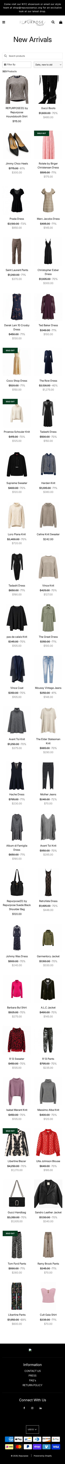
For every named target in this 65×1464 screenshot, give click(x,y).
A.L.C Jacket (48, 1007)
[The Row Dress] (48, 362)
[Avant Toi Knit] (17, 720)
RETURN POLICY (32, 1385)
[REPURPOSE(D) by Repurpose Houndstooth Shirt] (17, 89)
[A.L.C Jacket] (48, 989)
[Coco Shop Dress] (17, 362)
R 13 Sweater (16, 1058)
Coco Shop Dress (16, 380)
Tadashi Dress (48, 431)
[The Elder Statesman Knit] (48, 720)
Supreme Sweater (16, 483)
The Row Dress (48, 380)
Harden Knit (48, 483)
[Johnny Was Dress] (17, 937)
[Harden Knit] (48, 464)
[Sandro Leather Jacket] (48, 1193)
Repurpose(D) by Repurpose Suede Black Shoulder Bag (17, 905)
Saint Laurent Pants (17, 270)
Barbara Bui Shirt (17, 1007)
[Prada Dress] (17, 200)
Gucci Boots (48, 108)
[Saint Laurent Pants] (17, 251)
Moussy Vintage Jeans (48, 687)
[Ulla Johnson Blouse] (48, 1142)
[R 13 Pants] (48, 1040)
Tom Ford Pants (17, 1263)
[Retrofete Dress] (48, 882)
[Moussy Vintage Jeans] (48, 669)
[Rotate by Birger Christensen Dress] (48, 145)
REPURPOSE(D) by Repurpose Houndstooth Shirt (17, 112)
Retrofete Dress (48, 901)
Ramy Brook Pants (48, 1263)
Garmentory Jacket (48, 956)
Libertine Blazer (17, 1161)
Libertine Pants (17, 1314)
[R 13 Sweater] (17, 1040)
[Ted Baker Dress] (48, 306)
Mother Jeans (48, 794)
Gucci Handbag (17, 1212)
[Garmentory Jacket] (48, 937)
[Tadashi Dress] (48, 413)
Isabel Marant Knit (16, 1109)
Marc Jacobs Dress (48, 218)
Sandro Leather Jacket (48, 1212)
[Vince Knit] (48, 567)
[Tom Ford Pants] (17, 1245)
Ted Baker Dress (48, 325)
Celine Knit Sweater (48, 534)
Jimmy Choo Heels (17, 163)
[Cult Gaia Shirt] (48, 1296)
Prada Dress (17, 218)
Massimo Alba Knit (48, 1109)
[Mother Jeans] (48, 775)
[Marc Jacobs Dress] (48, 200)
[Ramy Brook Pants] (48, 1245)
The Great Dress (48, 636)
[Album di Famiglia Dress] (17, 827)
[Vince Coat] (17, 669)
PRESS (32, 1375)
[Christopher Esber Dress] (48, 251)
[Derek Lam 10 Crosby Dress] (17, 306)
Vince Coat (16, 687)
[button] (48, 65)
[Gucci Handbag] (17, 1193)
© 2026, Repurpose (19, 1456)
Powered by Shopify (43, 1456)
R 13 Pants (48, 1058)
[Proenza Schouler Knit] (17, 413)
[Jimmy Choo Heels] (17, 145)
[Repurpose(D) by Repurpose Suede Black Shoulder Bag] (17, 882)
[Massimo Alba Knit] (48, 1091)
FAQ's (32, 1380)
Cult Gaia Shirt (48, 1314)
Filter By (11, 64)
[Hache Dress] (17, 775)
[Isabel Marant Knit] (17, 1091)
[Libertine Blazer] (17, 1142)
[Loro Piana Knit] (17, 515)
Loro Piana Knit (17, 534)
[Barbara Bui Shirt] (17, 989)
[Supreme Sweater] (17, 464)
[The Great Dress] (48, 618)
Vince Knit (48, 585)
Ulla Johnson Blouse (48, 1161)
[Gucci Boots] (48, 89)
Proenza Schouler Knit (17, 431)
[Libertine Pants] (17, 1296)
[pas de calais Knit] (17, 618)
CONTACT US (32, 1371)
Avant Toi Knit (17, 739)
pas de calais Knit (17, 636)
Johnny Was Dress (17, 956)
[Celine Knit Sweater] (48, 515)
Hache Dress (16, 794)
